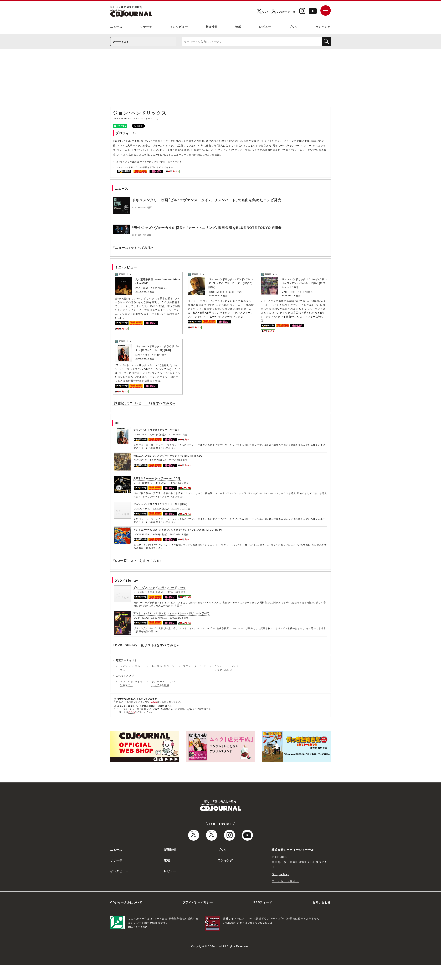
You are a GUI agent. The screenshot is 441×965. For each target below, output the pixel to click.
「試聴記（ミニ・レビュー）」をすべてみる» (143, 403)
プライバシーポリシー (198, 902)
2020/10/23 (173, 592)
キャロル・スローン (162, 666)
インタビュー (179, 26)
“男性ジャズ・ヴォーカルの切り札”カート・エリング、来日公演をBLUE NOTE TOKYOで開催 (207, 227)
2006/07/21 (288, 295)
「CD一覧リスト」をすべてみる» (137, 560)
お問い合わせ (321, 902)
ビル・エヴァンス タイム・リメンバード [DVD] (159, 587)
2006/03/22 (142, 358)
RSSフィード (262, 902)
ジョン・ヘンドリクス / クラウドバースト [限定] (160, 504)
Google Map (280, 874)
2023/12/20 (175, 460)
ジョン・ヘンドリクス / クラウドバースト (156, 429)
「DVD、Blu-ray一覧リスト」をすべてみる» (146, 645)
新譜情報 (212, 26)
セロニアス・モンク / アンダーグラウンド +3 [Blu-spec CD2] (168, 455)
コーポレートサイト (285, 881)
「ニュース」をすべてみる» (133, 247)
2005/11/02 (176, 617)
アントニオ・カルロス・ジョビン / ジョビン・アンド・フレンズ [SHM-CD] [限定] (177, 529)
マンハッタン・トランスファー (131, 683)
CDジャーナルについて (126, 902)
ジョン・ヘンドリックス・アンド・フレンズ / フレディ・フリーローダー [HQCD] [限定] (230, 283)
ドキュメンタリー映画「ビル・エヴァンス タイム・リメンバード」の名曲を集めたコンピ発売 (206, 199)
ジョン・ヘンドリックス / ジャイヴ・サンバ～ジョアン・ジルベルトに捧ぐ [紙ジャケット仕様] (304, 283)
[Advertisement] (220, 80)
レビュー (265, 26)
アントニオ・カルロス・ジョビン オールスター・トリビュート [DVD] (171, 613)
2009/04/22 (215, 295)
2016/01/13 (142, 291)
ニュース (116, 26)
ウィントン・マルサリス (131, 667)
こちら (154, 701)
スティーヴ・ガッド (194, 666)
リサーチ (146, 26)
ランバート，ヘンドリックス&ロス (226, 667)
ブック (293, 26)
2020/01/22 (178, 508)
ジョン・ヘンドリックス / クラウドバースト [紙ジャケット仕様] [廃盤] (157, 348)
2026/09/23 (175, 434)
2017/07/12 (176, 534)
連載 (238, 26)
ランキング (323, 26)
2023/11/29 (176, 482)
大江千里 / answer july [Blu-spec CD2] (156, 478)
